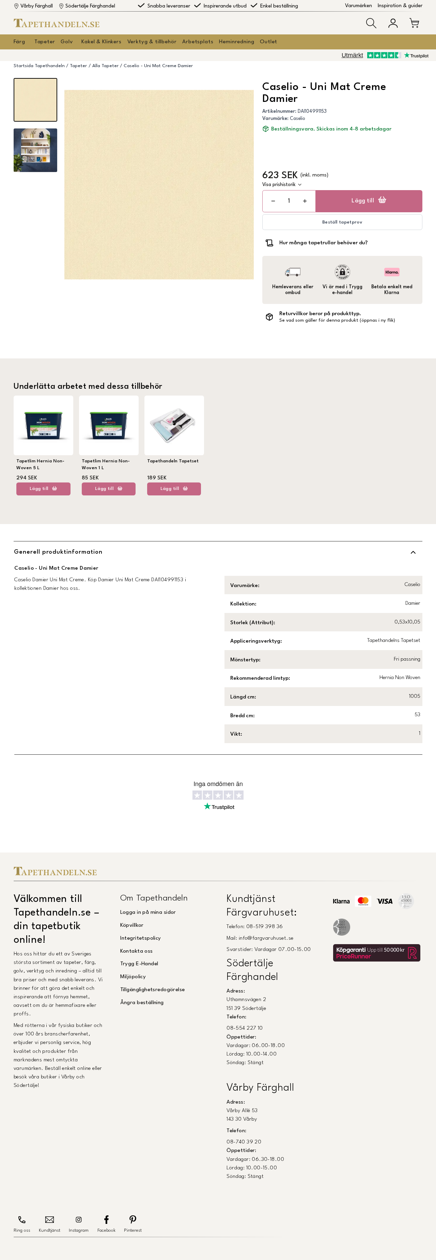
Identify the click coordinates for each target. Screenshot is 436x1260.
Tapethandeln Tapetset (173, 461)
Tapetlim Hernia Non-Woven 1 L (106, 464)
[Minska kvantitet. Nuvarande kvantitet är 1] (273, 201)
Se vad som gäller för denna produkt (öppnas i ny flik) (337, 320)
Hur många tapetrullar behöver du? (323, 243)
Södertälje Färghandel (90, 6)
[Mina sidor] (393, 23)
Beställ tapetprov (342, 222)
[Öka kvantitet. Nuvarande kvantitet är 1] (305, 201)
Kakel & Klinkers (101, 42)
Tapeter (44, 42)
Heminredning (236, 42)
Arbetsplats (197, 42)
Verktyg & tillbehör (152, 42)
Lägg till (363, 201)
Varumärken (358, 6)
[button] (371, 23)
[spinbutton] (289, 201)
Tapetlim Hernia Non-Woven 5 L (40, 464)
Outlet (268, 42)
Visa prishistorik (279, 184)
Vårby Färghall (36, 6)
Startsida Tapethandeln (39, 66)
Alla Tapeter (105, 66)
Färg (19, 42)
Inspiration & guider (400, 6)
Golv (67, 42)
